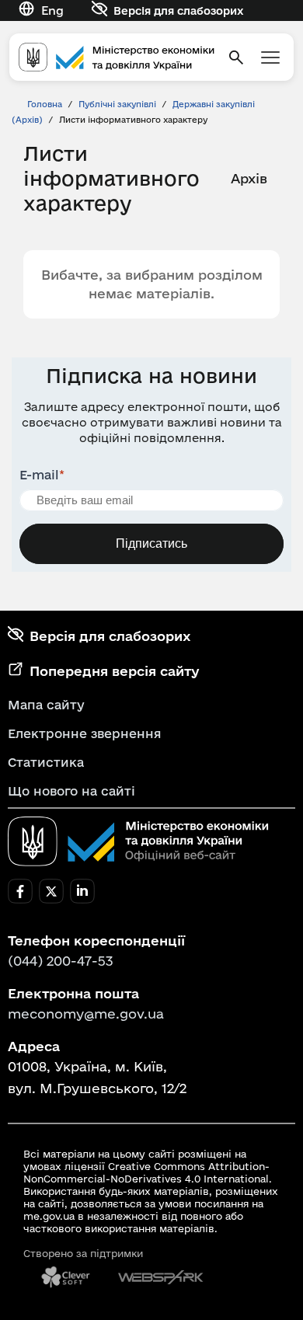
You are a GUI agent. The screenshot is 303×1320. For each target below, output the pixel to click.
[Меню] (270, 57)
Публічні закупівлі (117, 104)
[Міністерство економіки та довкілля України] (138, 841)
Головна (44, 104)
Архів (249, 178)
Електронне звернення (85, 733)
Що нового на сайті (71, 791)
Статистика (46, 762)
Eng (52, 10)
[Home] (116, 57)
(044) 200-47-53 (60, 960)
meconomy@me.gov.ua (86, 1013)
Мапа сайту (46, 705)
